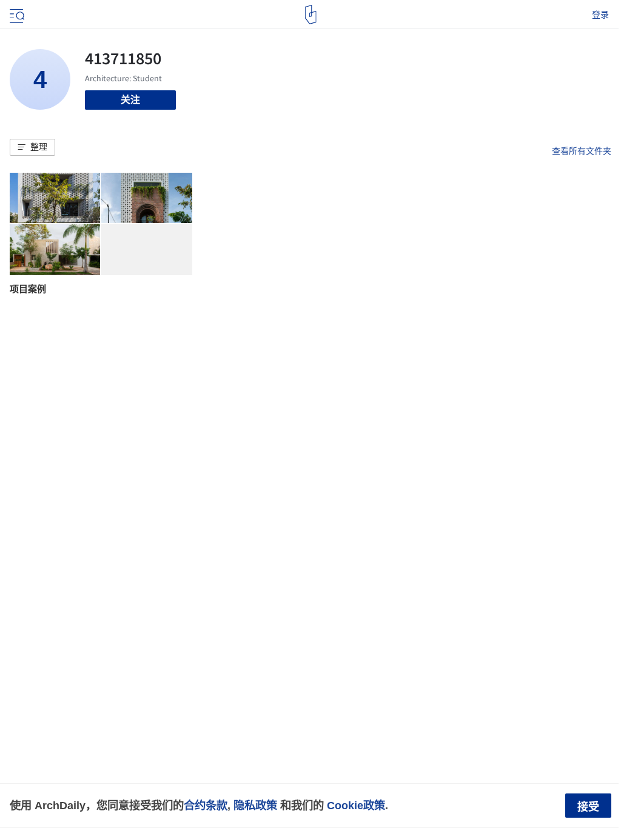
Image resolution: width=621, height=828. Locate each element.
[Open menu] (15, 14)
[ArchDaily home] (311, 14)
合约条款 (205, 805)
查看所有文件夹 (581, 151)
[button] (32, 147)
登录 (600, 14)
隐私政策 (255, 805)
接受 (588, 807)
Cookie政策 (356, 805)
